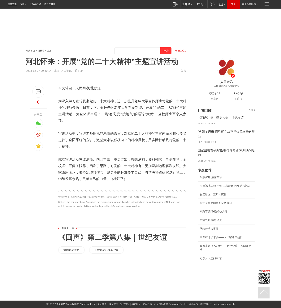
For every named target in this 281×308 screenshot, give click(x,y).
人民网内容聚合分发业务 (226, 86)
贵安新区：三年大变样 (213, 194)
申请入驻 (179, 51)
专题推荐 (205, 170)
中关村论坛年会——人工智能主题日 (221, 237)
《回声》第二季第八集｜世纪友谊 (112, 237)
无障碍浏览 (35, 4)
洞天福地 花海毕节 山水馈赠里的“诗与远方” (225, 185)
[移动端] (175, 4)
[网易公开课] (187, 4)
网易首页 (12, 4)
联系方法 (113, 304)
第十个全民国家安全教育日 (216, 202)
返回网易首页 (71, 250)
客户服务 (136, 304)
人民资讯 (66, 70)
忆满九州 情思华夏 (211, 220)
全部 (251, 110)
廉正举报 (193, 304)
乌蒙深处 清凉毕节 (211, 177)
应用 (22, 4)
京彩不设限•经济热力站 (213, 211)
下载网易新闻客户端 (106, 250)
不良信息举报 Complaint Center (170, 304)
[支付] (212, 4)
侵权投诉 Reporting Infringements (217, 304)
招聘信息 (124, 304)
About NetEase (88, 304)
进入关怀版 (50, 4)
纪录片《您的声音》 (212, 258)
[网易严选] (200, 4)
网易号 (40, 50)
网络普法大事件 (209, 228)
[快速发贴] (38, 92)
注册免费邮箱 (249, 4)
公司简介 (102, 304)
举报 (183, 70)
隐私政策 (147, 304)
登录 (233, 4)
